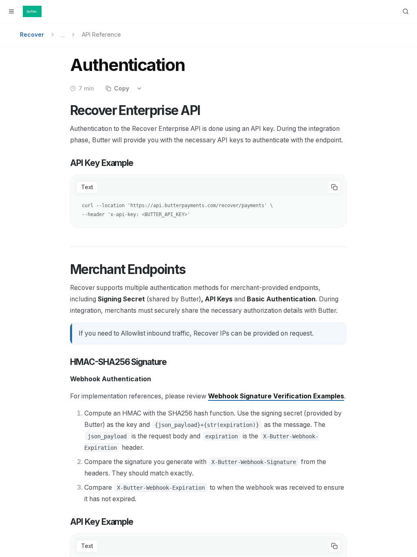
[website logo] (32, 11)
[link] (276, 396)
